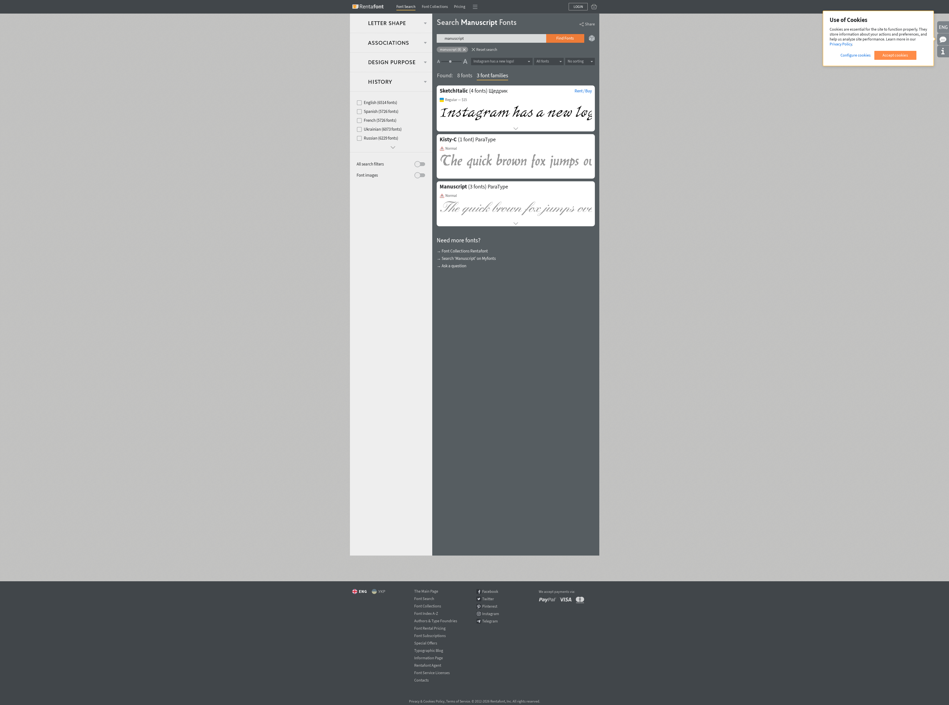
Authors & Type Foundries (435, 620)
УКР (382, 591)
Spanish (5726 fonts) (381, 111)
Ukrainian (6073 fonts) (383, 129)
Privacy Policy (841, 43)
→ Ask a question (451, 266)
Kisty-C (448, 139)
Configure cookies (856, 55)
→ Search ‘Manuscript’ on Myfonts (466, 258)
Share (590, 23)
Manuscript (453, 186)
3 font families (492, 75)
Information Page (428, 657)
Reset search (486, 49)
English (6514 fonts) (380, 102)
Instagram (490, 613)
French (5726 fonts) (380, 120)
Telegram (490, 621)
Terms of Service (458, 701)
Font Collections (435, 6)
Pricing (459, 6)
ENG (363, 591)
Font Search (405, 6)
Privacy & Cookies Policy (427, 701)
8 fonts (464, 75)
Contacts (421, 679)
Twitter (488, 599)
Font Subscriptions (430, 635)
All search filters (370, 164)
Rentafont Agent (427, 664)
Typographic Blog (428, 649)
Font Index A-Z (426, 612)
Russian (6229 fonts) (381, 138)
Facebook (490, 591)
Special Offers (425, 642)
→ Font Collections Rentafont (462, 251)
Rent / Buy (583, 91)
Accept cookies (895, 55)
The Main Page (426, 590)
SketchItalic (454, 90)
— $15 (456, 100)
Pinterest (489, 606)
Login (578, 6)
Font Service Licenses (432, 672)
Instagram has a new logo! (494, 61)
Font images (367, 175)
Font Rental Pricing (430, 627)
